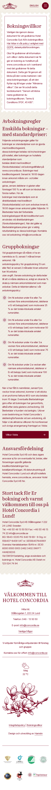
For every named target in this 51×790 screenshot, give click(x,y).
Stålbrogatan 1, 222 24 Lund (25, 613)
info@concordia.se (29, 625)
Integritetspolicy (17, 725)
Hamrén (39, 733)
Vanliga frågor (25, 631)
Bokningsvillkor (34, 725)
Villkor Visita (12, 434)
